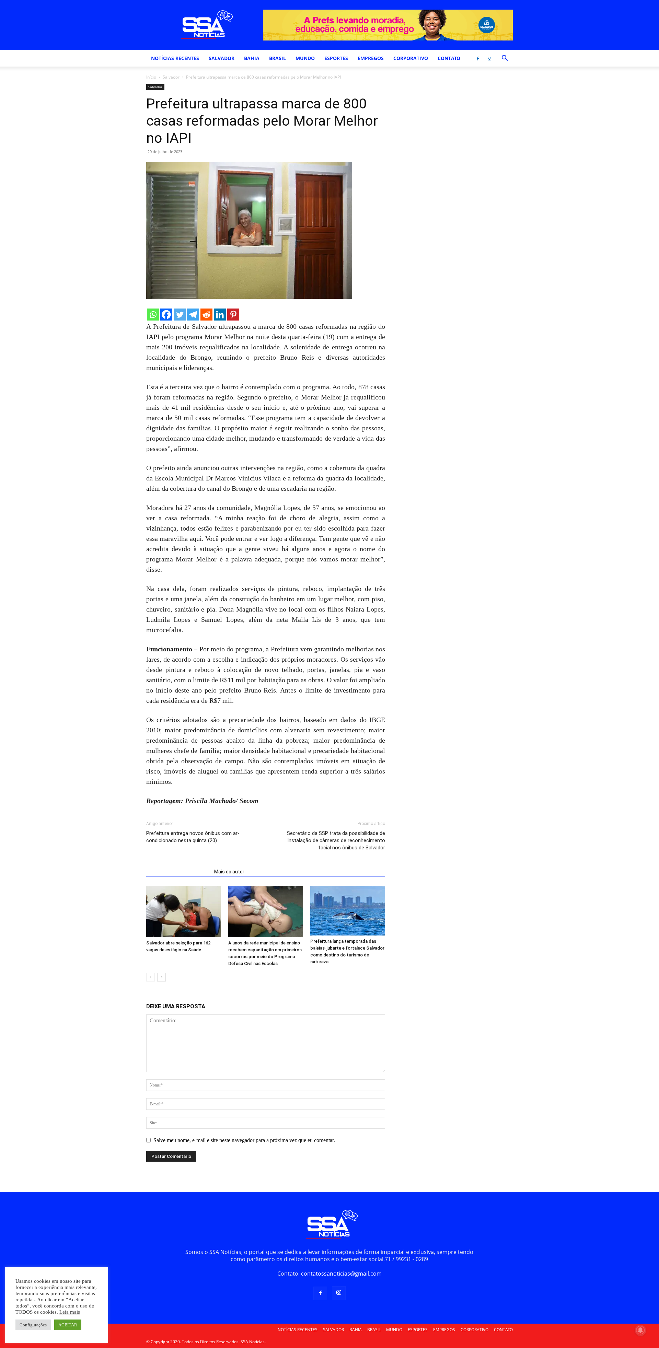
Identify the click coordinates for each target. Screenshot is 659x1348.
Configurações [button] (33, 1324)
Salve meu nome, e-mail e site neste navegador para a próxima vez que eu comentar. (244, 1140)
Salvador (171, 77)
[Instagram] (489, 58)
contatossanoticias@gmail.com (341, 1273)
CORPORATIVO (410, 58)
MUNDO (305, 58)
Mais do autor (229, 871)
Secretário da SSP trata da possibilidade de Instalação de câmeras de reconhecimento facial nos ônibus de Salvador (336, 840)
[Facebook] (478, 58)
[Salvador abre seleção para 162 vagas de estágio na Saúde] (183, 911)
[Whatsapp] (153, 315)
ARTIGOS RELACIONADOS (178, 871)
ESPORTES (336, 58)
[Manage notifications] (640, 1330)
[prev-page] (150, 977)
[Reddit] (206, 315)
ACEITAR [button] (67, 1324)
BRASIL (277, 58)
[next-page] (161, 977)
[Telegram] (193, 315)
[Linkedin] (220, 315)
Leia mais (69, 1312)
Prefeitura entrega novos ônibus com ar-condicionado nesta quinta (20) (193, 837)
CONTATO (449, 58)
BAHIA (251, 58)
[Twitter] (180, 315)
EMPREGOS (371, 58)
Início (151, 77)
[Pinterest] (233, 315)
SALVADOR (221, 58)
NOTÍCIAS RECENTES (175, 58)
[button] (504, 58)
